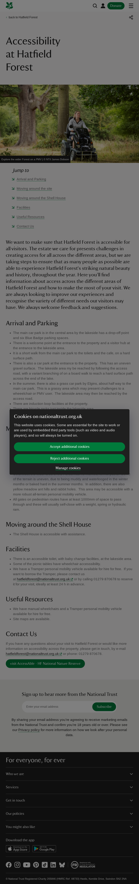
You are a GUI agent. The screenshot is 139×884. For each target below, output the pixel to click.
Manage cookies (68, 468)
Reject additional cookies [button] (69, 458)
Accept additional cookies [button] (69, 447)
